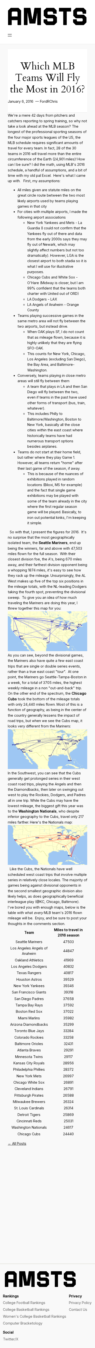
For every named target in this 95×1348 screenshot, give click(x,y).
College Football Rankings (24, 1303)
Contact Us (78, 1309)
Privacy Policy (80, 1303)
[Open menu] (10, 35)
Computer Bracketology (22, 1323)
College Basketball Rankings (26, 1309)
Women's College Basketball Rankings (34, 1316)
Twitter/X (10, 1339)
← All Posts (17, 1143)
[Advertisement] (47, 1208)
